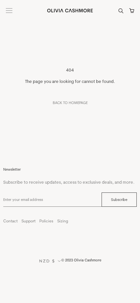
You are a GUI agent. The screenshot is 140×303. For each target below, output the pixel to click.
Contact (10, 220)
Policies (46, 220)
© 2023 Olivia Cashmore (81, 260)
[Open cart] (131, 10)
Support (28, 220)
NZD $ (47, 260)
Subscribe (119, 199)
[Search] (121, 10)
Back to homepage (70, 102)
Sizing (62, 220)
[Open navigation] (9, 10)
